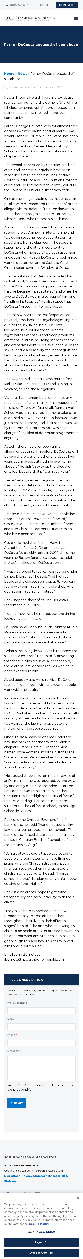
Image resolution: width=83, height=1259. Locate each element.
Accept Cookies (41, 1252)
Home (9, 74)
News (22, 74)
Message (13, 1051)
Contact (67, 5)
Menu (76, 18)
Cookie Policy (39, 1223)
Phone (12, 1035)
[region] (41, 1226)
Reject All (41, 1242)
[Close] (78, 1198)
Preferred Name (18, 1002)
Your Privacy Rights (41, 1231)
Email (11, 1018)
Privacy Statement (35, 1175)
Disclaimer (12, 1175)
